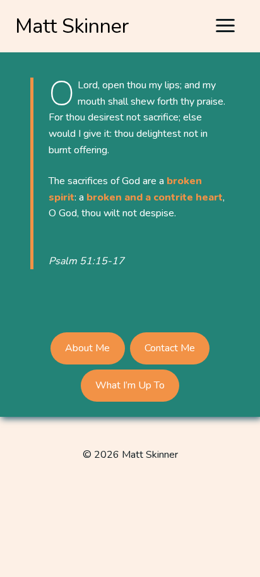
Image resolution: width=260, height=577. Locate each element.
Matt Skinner (72, 26)
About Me (87, 348)
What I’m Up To (130, 385)
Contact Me (170, 348)
